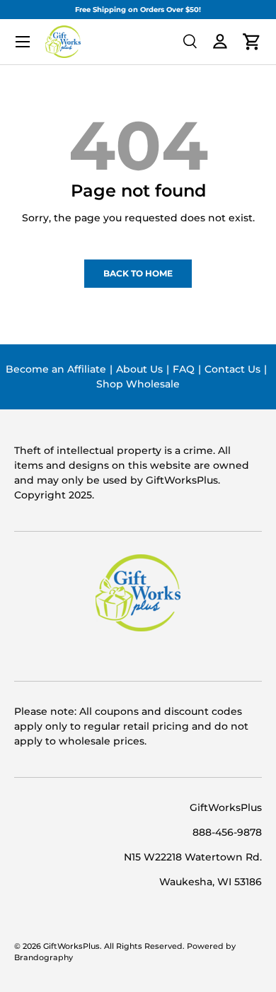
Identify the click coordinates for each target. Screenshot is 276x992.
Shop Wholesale (138, 384)
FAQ (184, 369)
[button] (252, 42)
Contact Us (232, 369)
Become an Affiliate (56, 369)
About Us (139, 369)
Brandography (43, 957)
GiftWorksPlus (71, 946)
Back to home (138, 273)
